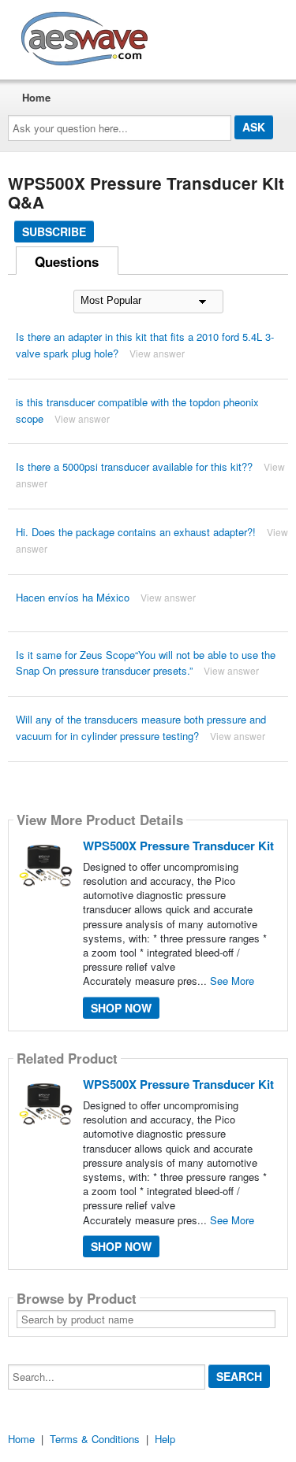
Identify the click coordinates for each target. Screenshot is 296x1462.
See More (232, 980)
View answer (157, 353)
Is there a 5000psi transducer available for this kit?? (134, 466)
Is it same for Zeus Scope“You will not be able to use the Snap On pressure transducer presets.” (145, 663)
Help (165, 1438)
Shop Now (121, 1008)
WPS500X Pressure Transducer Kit (178, 845)
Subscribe (54, 231)
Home (36, 97)
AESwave (200, 35)
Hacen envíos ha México (72, 597)
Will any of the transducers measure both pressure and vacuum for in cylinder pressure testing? (141, 727)
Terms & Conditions (95, 1438)
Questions (67, 261)
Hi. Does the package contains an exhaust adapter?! (136, 531)
